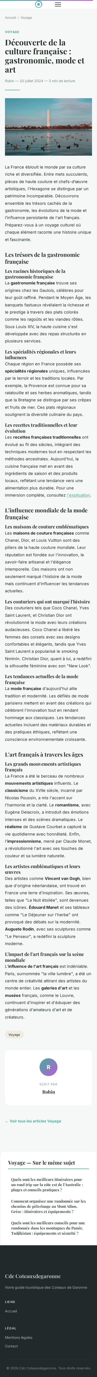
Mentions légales (18, 1337)
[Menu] (58, 4)
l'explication (78, 495)
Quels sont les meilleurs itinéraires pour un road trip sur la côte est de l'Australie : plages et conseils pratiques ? (47, 1184)
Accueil (10, 17)
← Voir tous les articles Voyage (33, 1121)
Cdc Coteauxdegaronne (33, 1275)
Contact (11, 1346)
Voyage (26, 17)
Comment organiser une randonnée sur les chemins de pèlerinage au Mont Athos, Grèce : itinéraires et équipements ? (48, 1206)
